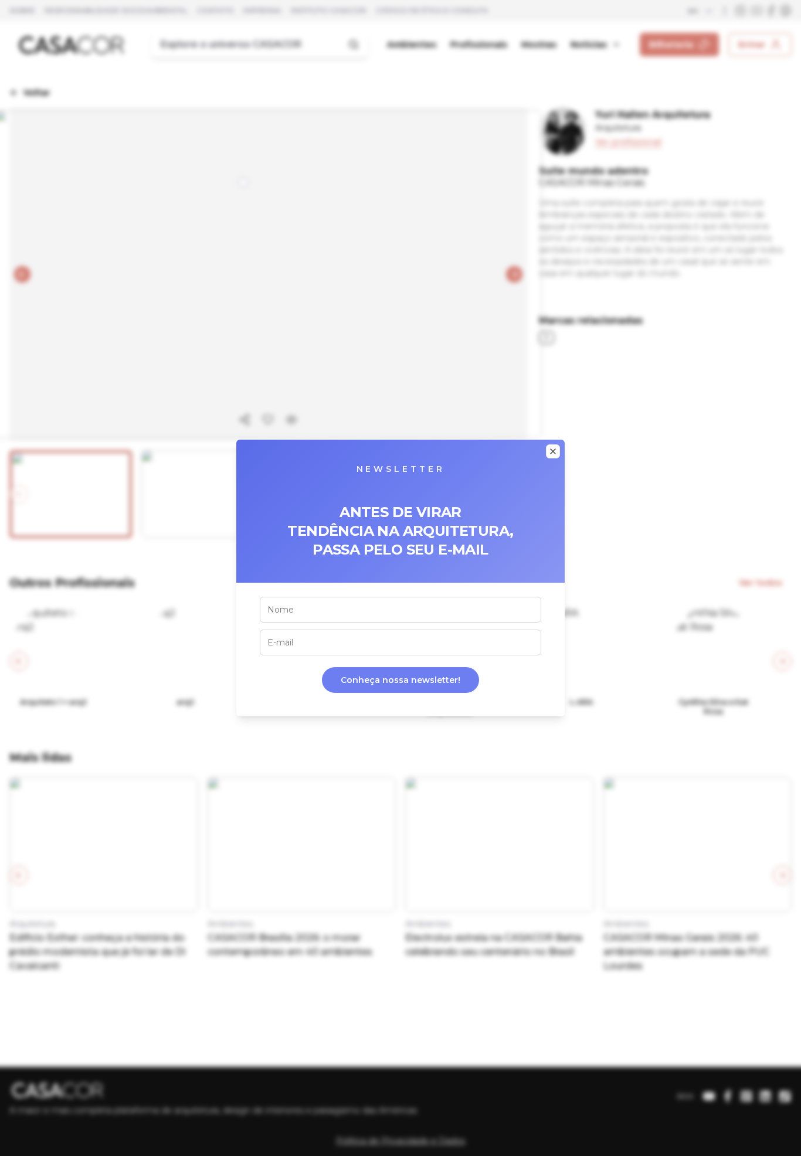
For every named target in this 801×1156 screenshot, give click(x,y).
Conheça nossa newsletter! (400, 680)
